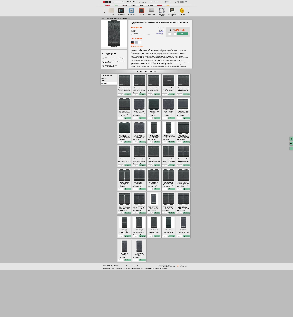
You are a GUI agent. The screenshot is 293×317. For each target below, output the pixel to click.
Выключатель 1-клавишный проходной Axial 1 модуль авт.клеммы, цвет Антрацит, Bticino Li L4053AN (169, 138)
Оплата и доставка (158, 1)
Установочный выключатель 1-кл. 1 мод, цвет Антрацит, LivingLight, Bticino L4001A (153, 232)
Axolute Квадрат (121, 14)
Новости (139, 265)
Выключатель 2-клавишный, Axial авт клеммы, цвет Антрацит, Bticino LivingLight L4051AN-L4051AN (183, 208)
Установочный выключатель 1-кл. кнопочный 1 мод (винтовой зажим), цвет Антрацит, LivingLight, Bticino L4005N (169, 232)
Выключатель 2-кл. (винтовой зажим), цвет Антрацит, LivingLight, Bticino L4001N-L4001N (183, 184)
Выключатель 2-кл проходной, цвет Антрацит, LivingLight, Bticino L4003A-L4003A (168, 184)
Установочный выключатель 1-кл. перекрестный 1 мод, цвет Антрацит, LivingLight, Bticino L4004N (183, 232)
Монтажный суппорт (162, 15)
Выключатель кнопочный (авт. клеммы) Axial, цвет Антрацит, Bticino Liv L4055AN (124, 232)
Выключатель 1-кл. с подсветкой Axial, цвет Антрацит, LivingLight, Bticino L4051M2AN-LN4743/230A (124, 138)
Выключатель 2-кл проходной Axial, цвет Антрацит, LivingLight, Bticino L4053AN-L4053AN (183, 161)
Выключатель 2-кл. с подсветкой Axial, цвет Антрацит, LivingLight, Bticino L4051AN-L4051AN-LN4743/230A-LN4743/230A (139, 209)
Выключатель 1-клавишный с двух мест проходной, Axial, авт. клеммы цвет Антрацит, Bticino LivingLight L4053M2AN (183, 138)
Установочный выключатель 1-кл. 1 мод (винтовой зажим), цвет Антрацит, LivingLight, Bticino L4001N (139, 232)
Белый (103, 80)
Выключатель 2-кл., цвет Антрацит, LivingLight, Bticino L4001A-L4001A (168, 207)
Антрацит (104, 83)
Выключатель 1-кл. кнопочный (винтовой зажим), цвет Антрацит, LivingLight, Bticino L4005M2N (139, 90)
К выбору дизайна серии (111, 18)
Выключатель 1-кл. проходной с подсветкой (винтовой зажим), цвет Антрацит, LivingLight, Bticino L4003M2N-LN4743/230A (139, 114)
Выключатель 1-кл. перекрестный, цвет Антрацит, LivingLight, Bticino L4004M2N (183, 89)
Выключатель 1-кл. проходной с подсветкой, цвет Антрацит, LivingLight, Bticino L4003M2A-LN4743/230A (168, 114)
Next (189, 11)
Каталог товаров (130, 265)
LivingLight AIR (151, 14)
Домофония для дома (172, 15)
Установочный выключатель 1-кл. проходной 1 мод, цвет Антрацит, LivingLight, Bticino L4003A (139, 256)
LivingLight (141, 14)
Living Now (111, 14)
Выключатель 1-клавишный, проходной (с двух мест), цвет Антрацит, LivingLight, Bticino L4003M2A (139, 138)
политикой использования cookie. (161, 268)
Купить (183, 33)
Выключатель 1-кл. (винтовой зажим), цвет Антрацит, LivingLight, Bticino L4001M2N (124, 89)
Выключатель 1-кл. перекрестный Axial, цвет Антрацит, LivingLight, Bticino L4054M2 (168, 90)
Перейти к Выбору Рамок (124, 18)
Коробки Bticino (182, 14)
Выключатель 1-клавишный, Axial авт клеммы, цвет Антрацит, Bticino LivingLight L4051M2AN (124, 161)
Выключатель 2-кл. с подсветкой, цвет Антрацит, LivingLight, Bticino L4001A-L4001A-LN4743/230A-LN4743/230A (154, 209)
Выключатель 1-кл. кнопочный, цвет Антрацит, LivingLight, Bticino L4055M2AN (153, 89)
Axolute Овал (131, 14)
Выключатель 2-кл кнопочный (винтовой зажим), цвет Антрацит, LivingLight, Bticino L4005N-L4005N (139, 161)
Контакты (150, 1)
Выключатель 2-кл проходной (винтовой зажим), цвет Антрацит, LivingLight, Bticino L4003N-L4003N (169, 161)
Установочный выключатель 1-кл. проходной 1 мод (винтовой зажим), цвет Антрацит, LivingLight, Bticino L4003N (124, 256)
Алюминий (104, 78)
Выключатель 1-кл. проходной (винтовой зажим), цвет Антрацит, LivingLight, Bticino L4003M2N (124, 114)
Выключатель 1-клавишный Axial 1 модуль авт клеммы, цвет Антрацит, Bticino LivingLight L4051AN (154, 138)
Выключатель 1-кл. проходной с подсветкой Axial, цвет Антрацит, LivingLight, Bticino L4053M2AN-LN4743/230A (154, 114)
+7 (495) (131, 2)
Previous (104, 11)
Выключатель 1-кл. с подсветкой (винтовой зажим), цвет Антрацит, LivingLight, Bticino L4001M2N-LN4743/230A (183, 114)
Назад (102, 18)
